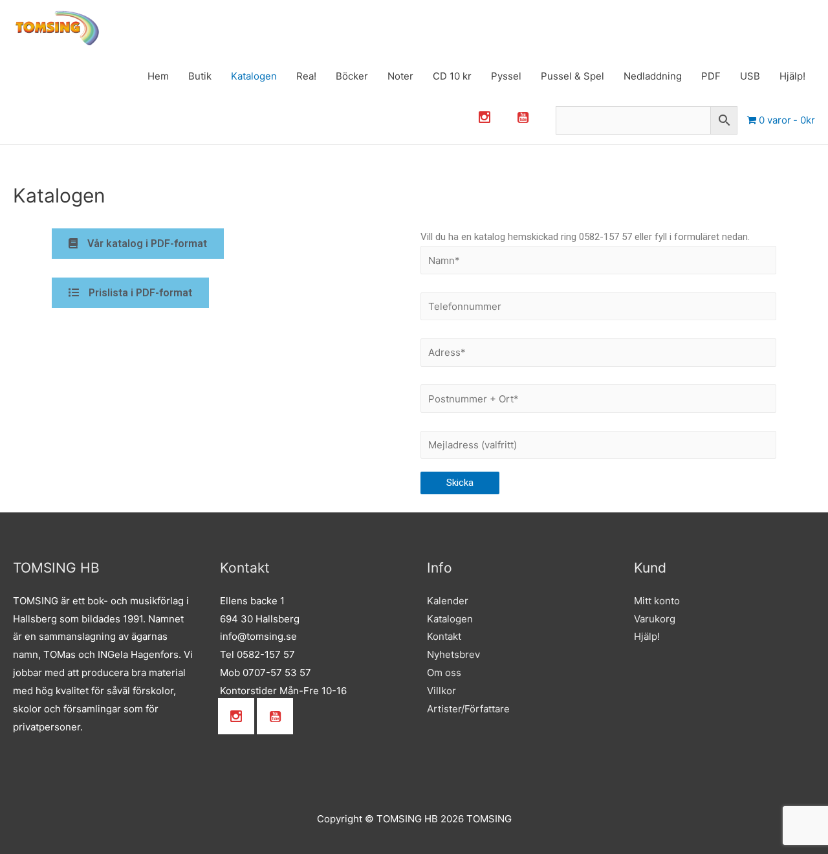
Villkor (441, 690)
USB (750, 76)
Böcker (352, 76)
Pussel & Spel (572, 76)
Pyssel (506, 76)
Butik (200, 76)
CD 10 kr (452, 76)
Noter (400, 76)
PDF (711, 76)
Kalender (447, 601)
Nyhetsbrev (453, 654)
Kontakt (444, 636)
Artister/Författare (468, 709)
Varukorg (654, 619)
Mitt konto (657, 601)
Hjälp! (792, 76)
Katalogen (254, 76)
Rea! (306, 76)
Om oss (444, 672)
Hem (158, 76)
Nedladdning (653, 76)
